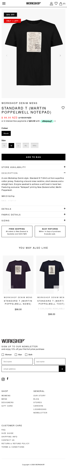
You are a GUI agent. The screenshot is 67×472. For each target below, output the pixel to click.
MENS (4, 399)
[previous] (8, 290)
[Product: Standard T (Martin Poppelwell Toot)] (51, 293)
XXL (35, 145)
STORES (38, 402)
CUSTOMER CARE (12, 425)
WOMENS (6, 396)
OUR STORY (40, 396)
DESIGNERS (8, 402)
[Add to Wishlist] (63, 108)
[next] (58, 290)
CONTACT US (8, 440)
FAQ (4, 430)
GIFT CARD (7, 406)
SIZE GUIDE (8, 433)
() (63, 3)
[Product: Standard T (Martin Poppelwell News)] (18, 293)
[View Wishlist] (56, 3)
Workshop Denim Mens (20, 103)
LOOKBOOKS (40, 409)
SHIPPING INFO (9, 437)
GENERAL (39, 391)
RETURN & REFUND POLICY (16, 443)
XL (26, 145)
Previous (7, 55)
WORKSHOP (39, 464)
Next (60, 55)
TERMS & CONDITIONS (13, 447)
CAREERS (38, 406)
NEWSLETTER (40, 413)
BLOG (36, 399)
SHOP (5, 391)
